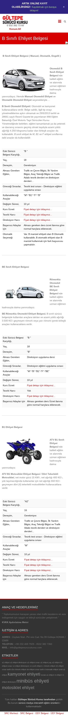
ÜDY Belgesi (57, 713)
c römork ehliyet (48, 666)
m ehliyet (58, 675)
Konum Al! (15, 29)
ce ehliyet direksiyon (21, 666)
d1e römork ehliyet (18, 669)
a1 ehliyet (6, 662)
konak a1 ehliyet (47, 675)
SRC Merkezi (11, 713)
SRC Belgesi (26, 713)
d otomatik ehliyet (51, 669)
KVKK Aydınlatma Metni (15, 622)
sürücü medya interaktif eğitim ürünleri (38, 703)
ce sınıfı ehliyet (36, 666)
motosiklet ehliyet (18, 687)
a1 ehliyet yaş (45, 662)
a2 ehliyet (56, 662)
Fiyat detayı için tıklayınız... (38, 209)
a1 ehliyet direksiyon (18, 662)
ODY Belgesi (42, 713)
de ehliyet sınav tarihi (35, 669)
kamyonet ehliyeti (24, 674)
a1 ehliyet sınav (33, 662)
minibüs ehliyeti (33, 681)
